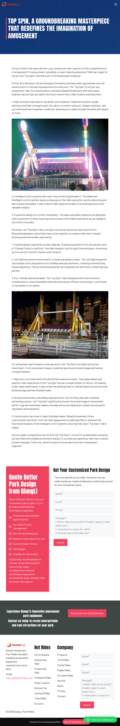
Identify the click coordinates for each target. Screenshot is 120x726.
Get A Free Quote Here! (76, 721)
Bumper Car (40, 688)
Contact (61, 696)
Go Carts (39, 703)
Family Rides (64, 665)
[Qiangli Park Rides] (11, 4)
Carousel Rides (42, 693)
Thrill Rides (63, 659)
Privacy (61, 690)
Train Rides (40, 698)
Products (62, 654)
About (60, 685)
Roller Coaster (42, 682)
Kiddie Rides (63, 670)
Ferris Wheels (41, 654)
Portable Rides (65, 675)
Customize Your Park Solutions (87, 613)
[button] (100, 720)
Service (61, 680)
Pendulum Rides (42, 677)
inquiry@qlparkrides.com (19, 677)
